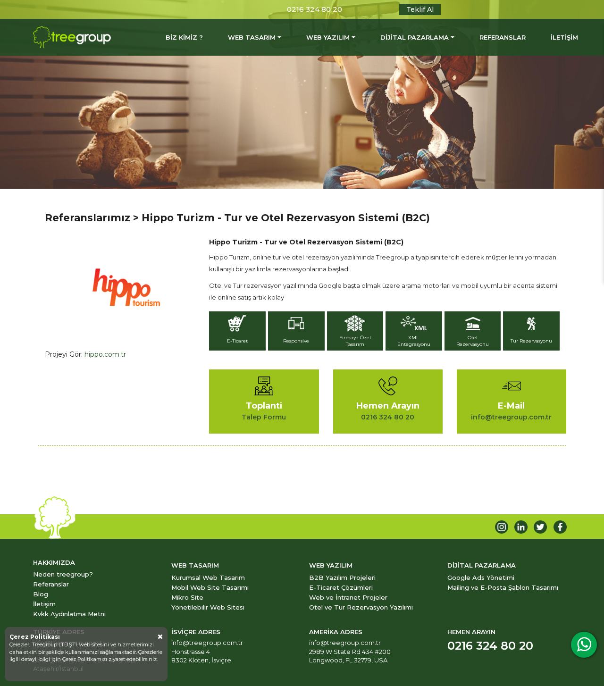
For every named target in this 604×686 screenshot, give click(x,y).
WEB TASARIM (252, 37)
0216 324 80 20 (314, 9)
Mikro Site (187, 597)
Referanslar (51, 584)
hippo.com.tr (105, 354)
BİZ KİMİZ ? (184, 37)
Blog (40, 594)
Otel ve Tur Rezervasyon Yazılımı (361, 607)
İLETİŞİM (564, 37)
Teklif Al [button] (420, 9)
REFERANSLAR (502, 37)
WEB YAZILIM (328, 37)
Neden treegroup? (63, 574)
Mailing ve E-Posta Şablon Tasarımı (502, 587)
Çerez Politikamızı (85, 659)
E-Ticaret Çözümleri (341, 587)
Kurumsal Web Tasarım (208, 577)
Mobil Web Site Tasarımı (210, 587)
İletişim (44, 604)
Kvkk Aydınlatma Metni (69, 614)
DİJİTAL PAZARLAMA (414, 37)
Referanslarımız (87, 218)
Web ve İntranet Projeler (348, 597)
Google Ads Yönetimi (480, 577)
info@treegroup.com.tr (207, 642)
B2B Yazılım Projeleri (342, 577)
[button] (238, 332)
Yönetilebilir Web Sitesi (207, 607)
